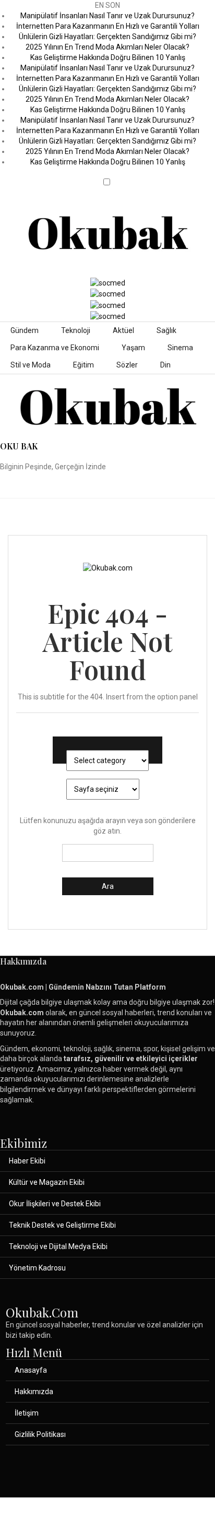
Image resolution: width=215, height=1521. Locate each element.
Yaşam (133, 347)
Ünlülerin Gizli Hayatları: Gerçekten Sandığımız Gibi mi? (107, 36)
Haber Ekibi (27, 1161)
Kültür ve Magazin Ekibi (47, 1182)
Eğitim (83, 365)
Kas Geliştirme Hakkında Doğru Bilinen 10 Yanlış (107, 57)
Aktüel (123, 330)
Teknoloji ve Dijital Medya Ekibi (58, 1246)
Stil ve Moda (30, 365)
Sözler (127, 365)
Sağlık (166, 330)
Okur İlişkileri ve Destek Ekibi (55, 1203)
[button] (107, 173)
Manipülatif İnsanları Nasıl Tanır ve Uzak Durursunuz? (107, 15)
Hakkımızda (34, 1391)
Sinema (180, 347)
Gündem (24, 330)
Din (165, 365)
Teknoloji (75, 330)
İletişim (27, 1413)
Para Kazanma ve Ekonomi (54, 347)
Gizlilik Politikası (40, 1434)
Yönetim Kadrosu (37, 1268)
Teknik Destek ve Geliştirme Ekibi (62, 1225)
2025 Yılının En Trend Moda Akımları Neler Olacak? (107, 47)
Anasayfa (31, 1370)
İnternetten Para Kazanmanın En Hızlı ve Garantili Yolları (107, 26)
